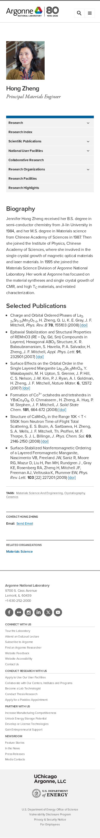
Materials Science (19, 551)
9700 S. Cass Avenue (21, 590)
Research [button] (15, 122)
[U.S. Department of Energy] (50, 796)
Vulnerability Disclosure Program (50, 814)
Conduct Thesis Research (21, 694)
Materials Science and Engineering (39, 493)
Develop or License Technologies (26, 724)
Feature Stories (14, 743)
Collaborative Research (26, 159)
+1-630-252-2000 (18, 600)
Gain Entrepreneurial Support (23, 729)
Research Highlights (23, 187)
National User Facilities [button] (25, 150)
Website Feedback (17, 653)
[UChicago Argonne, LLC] (50, 779)
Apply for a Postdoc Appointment (26, 700)
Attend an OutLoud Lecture (22, 636)
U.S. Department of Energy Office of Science (50, 809)
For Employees (49, 824)
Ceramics (12, 497)
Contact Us (12, 664)
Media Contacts (15, 759)
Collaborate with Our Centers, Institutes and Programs (38, 683)
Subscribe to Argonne (19, 642)
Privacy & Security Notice (50, 819)
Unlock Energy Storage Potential (25, 718)
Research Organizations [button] (26, 169)
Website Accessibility (18, 659)
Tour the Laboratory (17, 631)
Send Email (24, 523)
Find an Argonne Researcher (23, 647)
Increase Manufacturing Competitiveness (30, 713)
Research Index (20, 131)
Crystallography (74, 493)
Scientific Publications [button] (24, 141)
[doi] (83, 325)
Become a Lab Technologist (23, 688)
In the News (12, 748)
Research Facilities (22, 178)
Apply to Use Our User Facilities (25, 677)
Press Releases (14, 754)
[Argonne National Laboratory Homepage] (32, 11)
